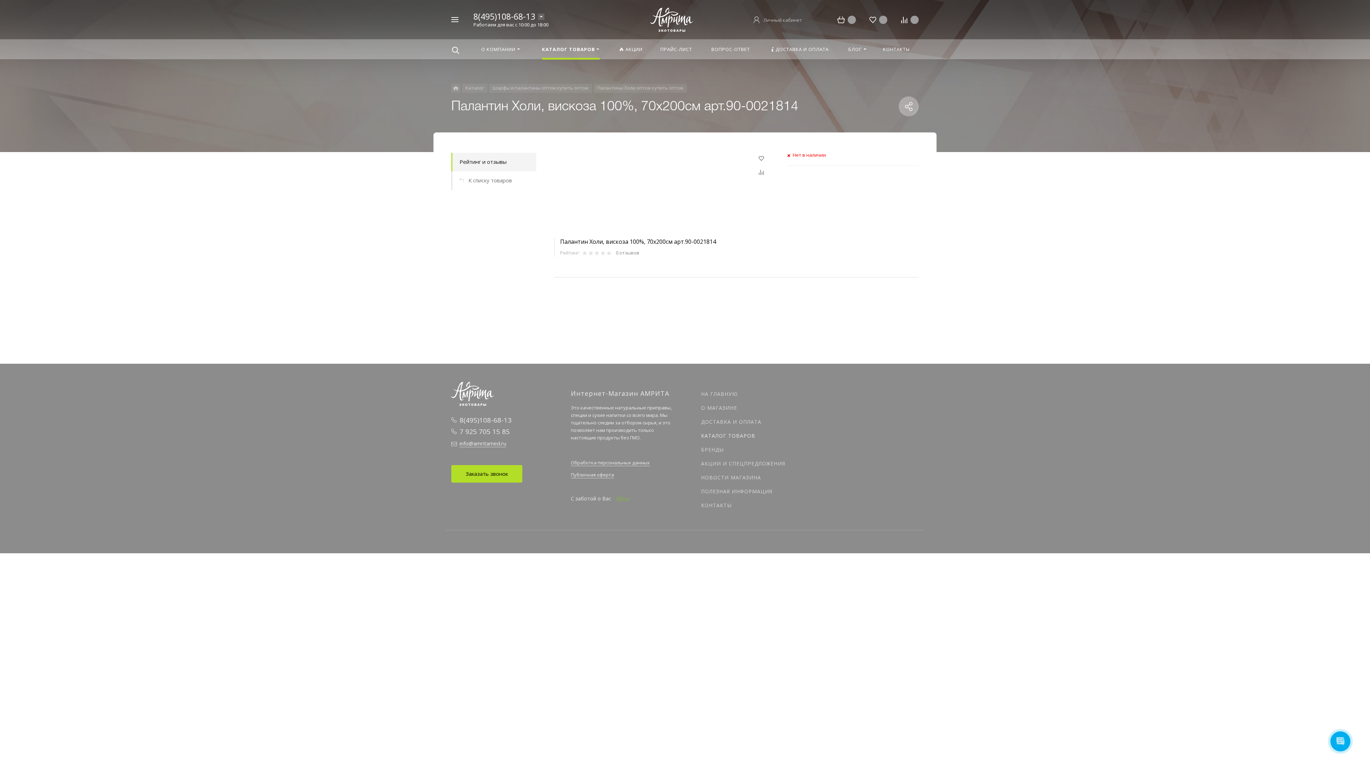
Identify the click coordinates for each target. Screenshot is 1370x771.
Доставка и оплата (731, 421)
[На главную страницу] (671, 19)
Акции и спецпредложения (743, 463)
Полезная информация (736, 491)
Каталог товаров (728, 435)
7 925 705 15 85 (485, 431)
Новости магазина (731, 477)
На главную (719, 393)
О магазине (719, 407)
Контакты (716, 505)
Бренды (712, 449)
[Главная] (455, 88)
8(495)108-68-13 (504, 16)
